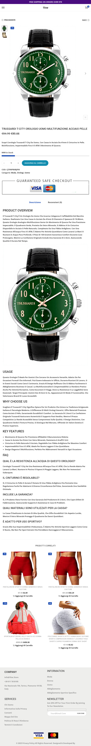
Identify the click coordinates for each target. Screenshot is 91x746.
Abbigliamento (53, 689)
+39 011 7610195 (11, 681)
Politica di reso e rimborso (16, 721)
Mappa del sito (11, 717)
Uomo (27, 172)
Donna (50, 681)
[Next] (85, 73)
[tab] (35, 202)
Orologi (20, 172)
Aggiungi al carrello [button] (24, 596)
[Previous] (13, 73)
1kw (45, 7)
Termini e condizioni (13, 725)
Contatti (8, 713)
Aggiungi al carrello (35, 163)
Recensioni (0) (55, 202)
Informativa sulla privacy (15, 709)
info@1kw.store (11, 677)
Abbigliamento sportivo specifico (61, 693)
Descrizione (35, 202)
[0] (86, 7)
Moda (13, 172)
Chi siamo (8, 705)
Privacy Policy (28, 743)
